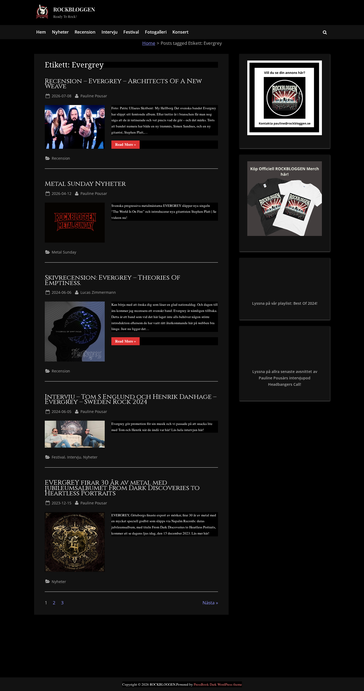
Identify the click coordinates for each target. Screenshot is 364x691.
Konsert (180, 32)
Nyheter (60, 32)
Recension (85, 32)
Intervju (110, 32)
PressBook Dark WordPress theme (218, 684)
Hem (41, 32)
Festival (131, 32)
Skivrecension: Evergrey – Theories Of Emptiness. (112, 280)
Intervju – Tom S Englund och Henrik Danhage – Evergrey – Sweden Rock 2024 (130, 399)
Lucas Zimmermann (98, 292)
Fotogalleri (156, 32)
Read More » (127, 145)
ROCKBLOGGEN (74, 9)
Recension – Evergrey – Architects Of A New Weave (123, 84)
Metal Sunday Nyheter (85, 183)
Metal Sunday (64, 252)
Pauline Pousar (93, 95)
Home (148, 43)
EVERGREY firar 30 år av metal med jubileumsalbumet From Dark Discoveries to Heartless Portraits (122, 488)
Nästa (209, 603)
